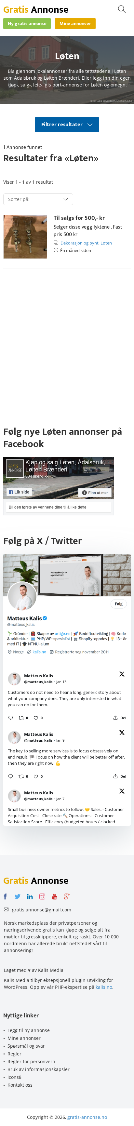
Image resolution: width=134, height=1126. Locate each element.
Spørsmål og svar (26, 1046)
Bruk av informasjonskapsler (38, 1069)
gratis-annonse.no (87, 1117)
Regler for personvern (31, 1061)
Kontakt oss (20, 1085)
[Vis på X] (122, 675)
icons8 (14, 1077)
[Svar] (10, 718)
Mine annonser (24, 1038)
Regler (14, 1054)
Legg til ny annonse (28, 1030)
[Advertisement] (67, 346)
